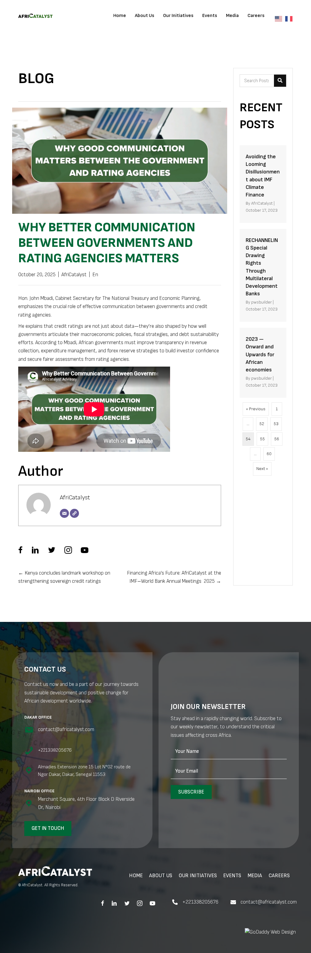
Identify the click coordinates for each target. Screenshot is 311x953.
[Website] (74, 513)
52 (261, 423)
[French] (290, 18)
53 (276, 423)
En (95, 275)
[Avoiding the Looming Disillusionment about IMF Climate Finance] (263, 184)
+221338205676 (200, 902)
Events (209, 15)
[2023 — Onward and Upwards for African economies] (263, 363)
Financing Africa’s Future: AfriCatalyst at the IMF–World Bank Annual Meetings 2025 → (174, 577)
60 (269, 453)
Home (119, 15)
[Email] (64, 513)
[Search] (280, 81)
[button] (191, 792)
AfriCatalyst (74, 275)
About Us (144, 15)
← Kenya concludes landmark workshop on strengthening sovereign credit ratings (64, 577)
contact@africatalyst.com (269, 902)
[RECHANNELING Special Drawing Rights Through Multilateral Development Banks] (263, 275)
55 (262, 438)
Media (232, 15)
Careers (256, 15)
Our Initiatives (178, 15)
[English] (280, 18)
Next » (262, 468)
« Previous (255, 408)
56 (276, 438)
